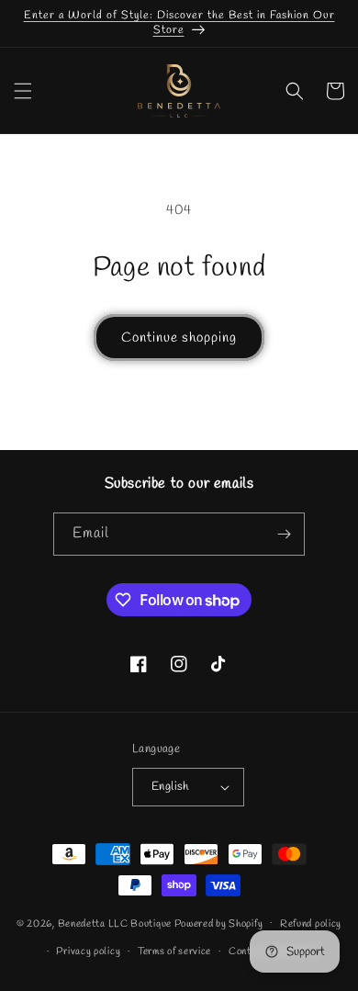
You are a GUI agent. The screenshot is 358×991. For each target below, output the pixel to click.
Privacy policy (88, 951)
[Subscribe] (283, 534)
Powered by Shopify (218, 923)
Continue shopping (179, 338)
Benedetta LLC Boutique (115, 923)
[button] (23, 91)
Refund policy (310, 924)
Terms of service (174, 951)
